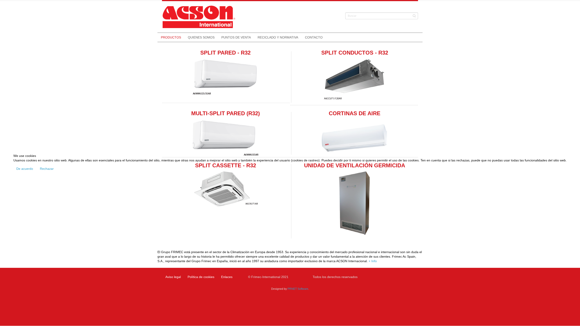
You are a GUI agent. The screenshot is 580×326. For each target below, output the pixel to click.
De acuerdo (24, 168)
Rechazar (47, 168)
